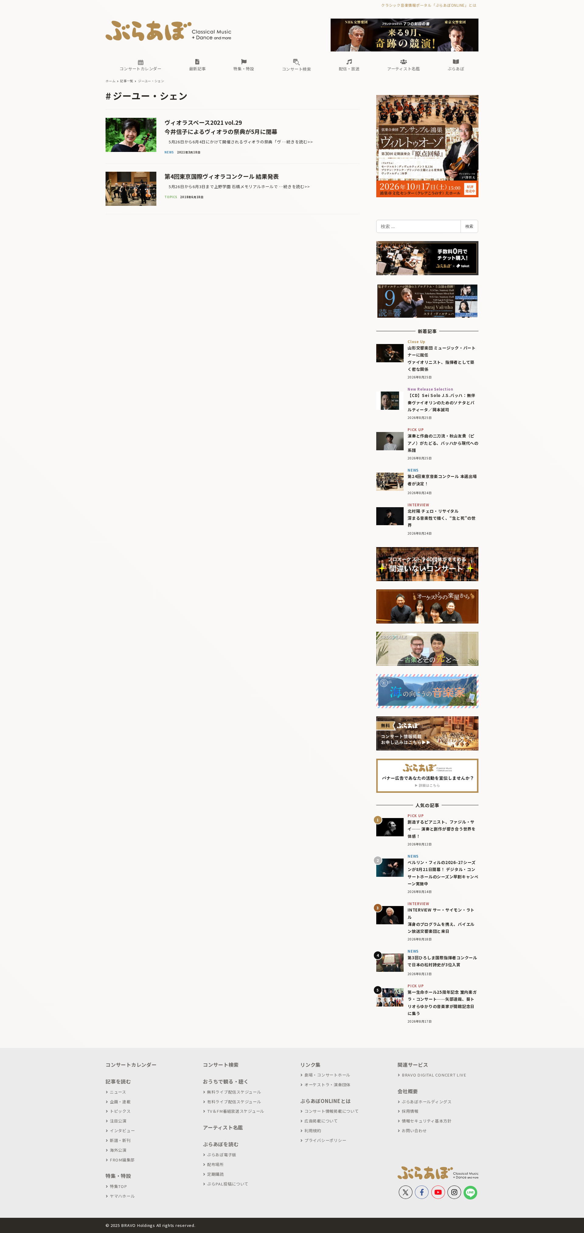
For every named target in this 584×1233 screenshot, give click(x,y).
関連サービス (413, 1064)
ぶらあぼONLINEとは (325, 1101)
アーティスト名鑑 (223, 1127)
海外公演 (118, 1150)
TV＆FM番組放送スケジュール (235, 1111)
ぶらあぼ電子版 (221, 1154)
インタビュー (122, 1130)
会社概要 (408, 1091)
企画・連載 (120, 1102)
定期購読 (215, 1174)
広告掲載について (321, 1121)
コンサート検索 (220, 1064)
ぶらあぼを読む (220, 1144)
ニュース (118, 1092)
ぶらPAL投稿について (228, 1184)
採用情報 (410, 1111)
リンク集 (310, 1064)
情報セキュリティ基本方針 (427, 1121)
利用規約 (312, 1130)
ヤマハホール (122, 1196)
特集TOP (118, 1186)
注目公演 (118, 1121)
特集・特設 (118, 1175)
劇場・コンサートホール (327, 1075)
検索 (469, 226)
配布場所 (215, 1164)
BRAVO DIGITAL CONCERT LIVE (434, 1075)
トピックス (120, 1111)
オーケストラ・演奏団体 (327, 1084)
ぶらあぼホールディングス (427, 1102)
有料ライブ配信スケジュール (234, 1102)
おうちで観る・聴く (226, 1081)
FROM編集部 (122, 1160)
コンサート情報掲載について (331, 1111)
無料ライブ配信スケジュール (234, 1092)
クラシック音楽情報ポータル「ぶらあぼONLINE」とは (428, 5)
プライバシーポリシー (325, 1140)
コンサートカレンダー (131, 1064)
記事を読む (118, 1081)
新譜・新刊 (120, 1140)
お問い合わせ (414, 1130)
